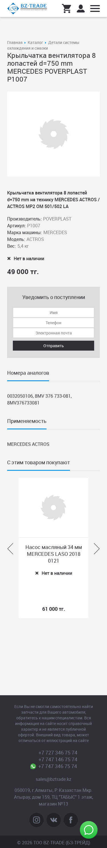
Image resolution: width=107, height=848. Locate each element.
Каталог (35, 42)
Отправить (53, 345)
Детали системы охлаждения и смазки (43, 45)
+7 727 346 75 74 (58, 752)
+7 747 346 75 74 (58, 766)
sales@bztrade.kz (53, 779)
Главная (15, 42)
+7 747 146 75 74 (58, 759)
